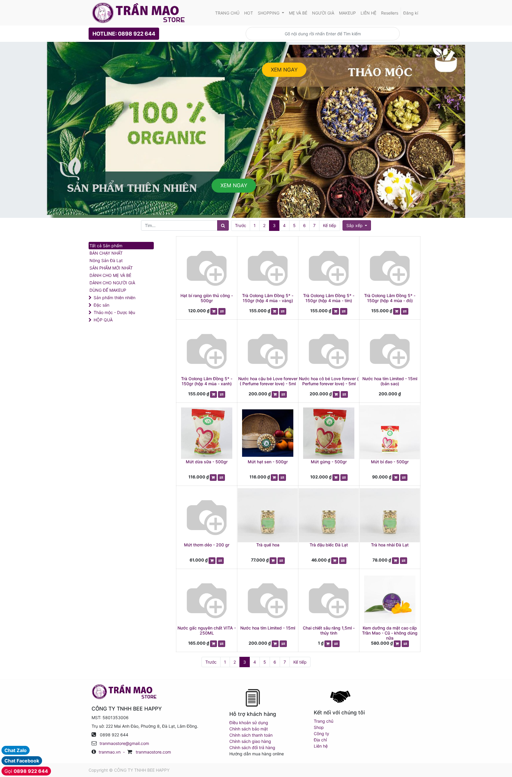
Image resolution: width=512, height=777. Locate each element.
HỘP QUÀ (103, 319)
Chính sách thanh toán (251, 735)
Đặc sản (101, 304)
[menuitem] (227, 12)
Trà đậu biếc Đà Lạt (329, 544)
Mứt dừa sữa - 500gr (207, 461)
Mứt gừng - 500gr (329, 461)
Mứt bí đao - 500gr (390, 461)
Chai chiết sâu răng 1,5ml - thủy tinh (329, 630)
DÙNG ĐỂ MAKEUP (107, 290)
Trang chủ (323, 721)
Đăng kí (410, 12)
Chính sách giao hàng (250, 741)
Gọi (26, 771)
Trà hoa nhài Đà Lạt (390, 544)
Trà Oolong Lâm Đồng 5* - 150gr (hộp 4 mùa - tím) (328, 298)
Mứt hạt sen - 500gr (268, 461)
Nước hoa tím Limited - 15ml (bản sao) (389, 381)
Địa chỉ (320, 739)
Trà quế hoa (267, 544)
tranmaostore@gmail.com (124, 743)
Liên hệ (321, 746)
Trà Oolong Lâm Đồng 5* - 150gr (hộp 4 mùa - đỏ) (389, 298)
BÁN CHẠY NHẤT (106, 253)
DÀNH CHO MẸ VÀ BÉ (110, 275)
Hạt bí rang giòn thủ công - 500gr (206, 298)
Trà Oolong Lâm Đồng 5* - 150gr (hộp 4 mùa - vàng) (267, 298)
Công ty (321, 733)
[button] (357, 225)
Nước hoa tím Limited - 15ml (267, 627)
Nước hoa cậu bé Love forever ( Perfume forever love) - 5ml (267, 381)
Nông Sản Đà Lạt (106, 260)
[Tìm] (223, 225)
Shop (319, 727)
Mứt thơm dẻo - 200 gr (206, 544)
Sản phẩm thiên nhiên (114, 297)
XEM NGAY (284, 69)
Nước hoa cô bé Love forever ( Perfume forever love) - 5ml (329, 381)
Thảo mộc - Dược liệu (114, 312)
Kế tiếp (329, 225)
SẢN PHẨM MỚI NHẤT (111, 267)
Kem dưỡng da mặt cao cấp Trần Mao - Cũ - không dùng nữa (389, 632)
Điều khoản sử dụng (248, 722)
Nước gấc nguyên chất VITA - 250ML (206, 630)
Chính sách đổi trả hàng (252, 747)
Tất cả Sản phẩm (105, 245)
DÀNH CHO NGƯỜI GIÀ (112, 282)
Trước (240, 225)
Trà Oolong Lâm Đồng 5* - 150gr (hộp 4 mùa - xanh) (206, 381)
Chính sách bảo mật (248, 728)
